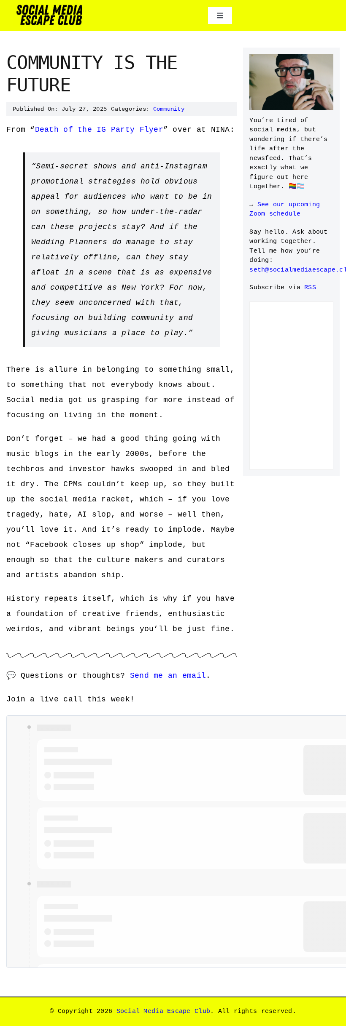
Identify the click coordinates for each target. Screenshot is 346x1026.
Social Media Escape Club (163, 1011)
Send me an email (168, 676)
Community (168, 109)
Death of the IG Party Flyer (99, 129)
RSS (310, 287)
